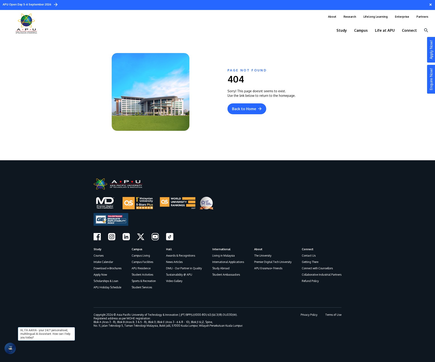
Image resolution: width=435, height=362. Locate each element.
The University (262, 255)
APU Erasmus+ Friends (268, 268)
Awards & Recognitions (180, 255)
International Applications (228, 262)
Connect (307, 249)
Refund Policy (310, 281)
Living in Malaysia (223, 255)
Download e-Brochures (107, 268)
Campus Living (141, 255)
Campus (137, 249)
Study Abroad (221, 268)
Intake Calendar (103, 262)
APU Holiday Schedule (107, 287)
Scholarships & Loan (106, 281)
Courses (99, 255)
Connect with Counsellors (317, 268)
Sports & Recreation (144, 281)
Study (98, 249)
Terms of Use (333, 314)
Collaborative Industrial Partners (321, 274)
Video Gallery (174, 281)
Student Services (142, 287)
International (221, 249)
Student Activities (142, 274)
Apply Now (100, 274)
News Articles (174, 262)
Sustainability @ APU (179, 274)
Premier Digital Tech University (273, 262)
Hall (169, 249)
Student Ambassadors (226, 274)
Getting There (310, 262)
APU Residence (141, 268)
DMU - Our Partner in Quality (184, 268)
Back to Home (244, 109)
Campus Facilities (142, 262)
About (258, 249)
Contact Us (309, 255)
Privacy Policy (309, 314)
